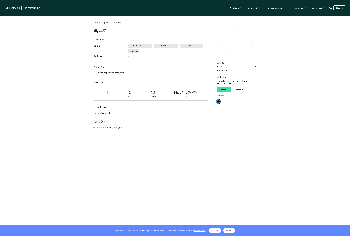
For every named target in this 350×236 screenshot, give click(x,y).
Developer (316, 7)
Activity (220, 63)
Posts (107, 96)
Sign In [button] (223, 89)
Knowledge (297, 7)
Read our (196, 230)
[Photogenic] (218, 101)
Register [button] (240, 89)
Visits (130, 96)
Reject (229, 230)
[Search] (330, 7)
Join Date (185, 96)
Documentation (275, 7)
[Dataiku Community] (22, 8)
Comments (222, 70)
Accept (215, 230)
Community (253, 7)
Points (153, 96)
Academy (234, 7)
